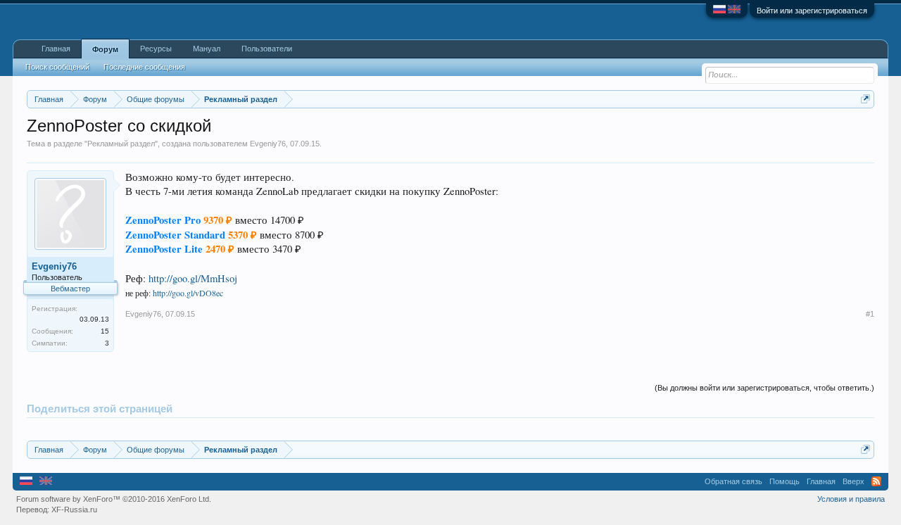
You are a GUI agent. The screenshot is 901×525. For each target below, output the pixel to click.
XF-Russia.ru (74, 509)
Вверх (853, 481)
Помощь (784, 481)
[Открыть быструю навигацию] (865, 98)
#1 (870, 314)
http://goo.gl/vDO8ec (188, 292)
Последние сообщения (144, 67)
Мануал (206, 48)
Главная (56, 48)
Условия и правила (851, 499)
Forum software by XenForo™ (113, 499)
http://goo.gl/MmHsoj (193, 278)
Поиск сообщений (57, 67)
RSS (876, 481)
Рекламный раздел (121, 143)
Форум (105, 49)
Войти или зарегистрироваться (812, 10)
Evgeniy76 (268, 143)
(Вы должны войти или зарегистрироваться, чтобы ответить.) (764, 388)
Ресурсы (156, 48)
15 (105, 331)
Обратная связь (733, 481)
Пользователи (266, 48)
